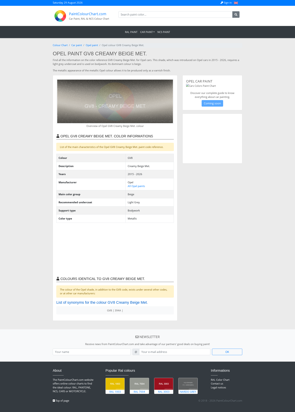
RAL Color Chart (220, 379)
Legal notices (218, 387)
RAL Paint (131, 32)
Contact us (217, 383)
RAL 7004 (139, 391)
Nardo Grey (188, 391)
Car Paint (146, 32)
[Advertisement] (115, 249)
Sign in (227, 2)
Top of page (62, 400)
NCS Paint (163, 32)
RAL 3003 (164, 391)
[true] (236, 14)
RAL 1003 (115, 391)
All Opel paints (136, 186)
